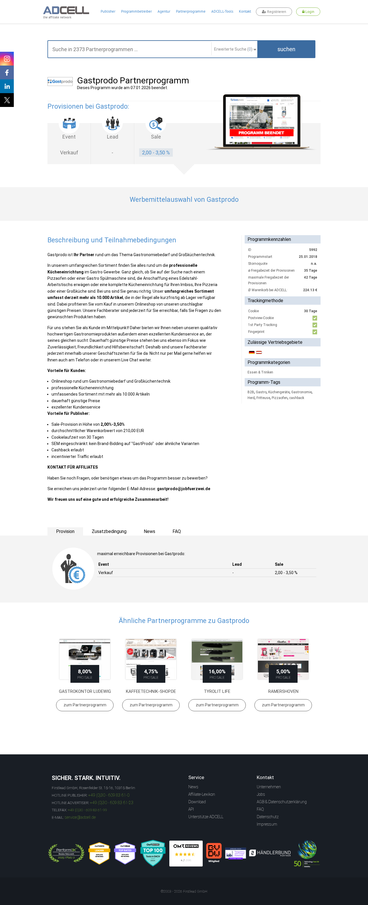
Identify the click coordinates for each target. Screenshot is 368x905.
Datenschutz (268, 816)
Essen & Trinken (260, 372)
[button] (286, 49)
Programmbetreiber (136, 11)
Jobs (261, 794)
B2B (251, 392)
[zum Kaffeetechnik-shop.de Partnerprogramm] (151, 659)
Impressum (267, 824)
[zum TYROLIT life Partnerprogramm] (217, 659)
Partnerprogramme (191, 11)
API (191, 809)
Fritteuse (263, 398)
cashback (296, 398)
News (193, 787)
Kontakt (245, 11)
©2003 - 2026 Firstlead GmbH (184, 891)
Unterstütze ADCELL (205, 816)
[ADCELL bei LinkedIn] (7, 86)
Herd (251, 398)
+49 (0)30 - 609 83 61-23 (111, 802)
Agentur (164, 11)
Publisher (108, 11)
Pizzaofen (280, 398)
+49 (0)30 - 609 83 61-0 (108, 795)
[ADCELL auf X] (7, 100)
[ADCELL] (186, 853)
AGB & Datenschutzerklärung (282, 801)
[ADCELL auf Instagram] (7, 59)
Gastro (261, 392)
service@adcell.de (80, 817)
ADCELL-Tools (222, 11)
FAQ (260, 809)
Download (197, 801)
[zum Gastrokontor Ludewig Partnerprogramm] (85, 659)
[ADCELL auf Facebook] (7, 72)
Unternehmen (269, 787)
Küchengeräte (279, 392)
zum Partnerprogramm (85, 705)
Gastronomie (301, 392)
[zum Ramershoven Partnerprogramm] (283, 659)
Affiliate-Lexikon (201, 794)
